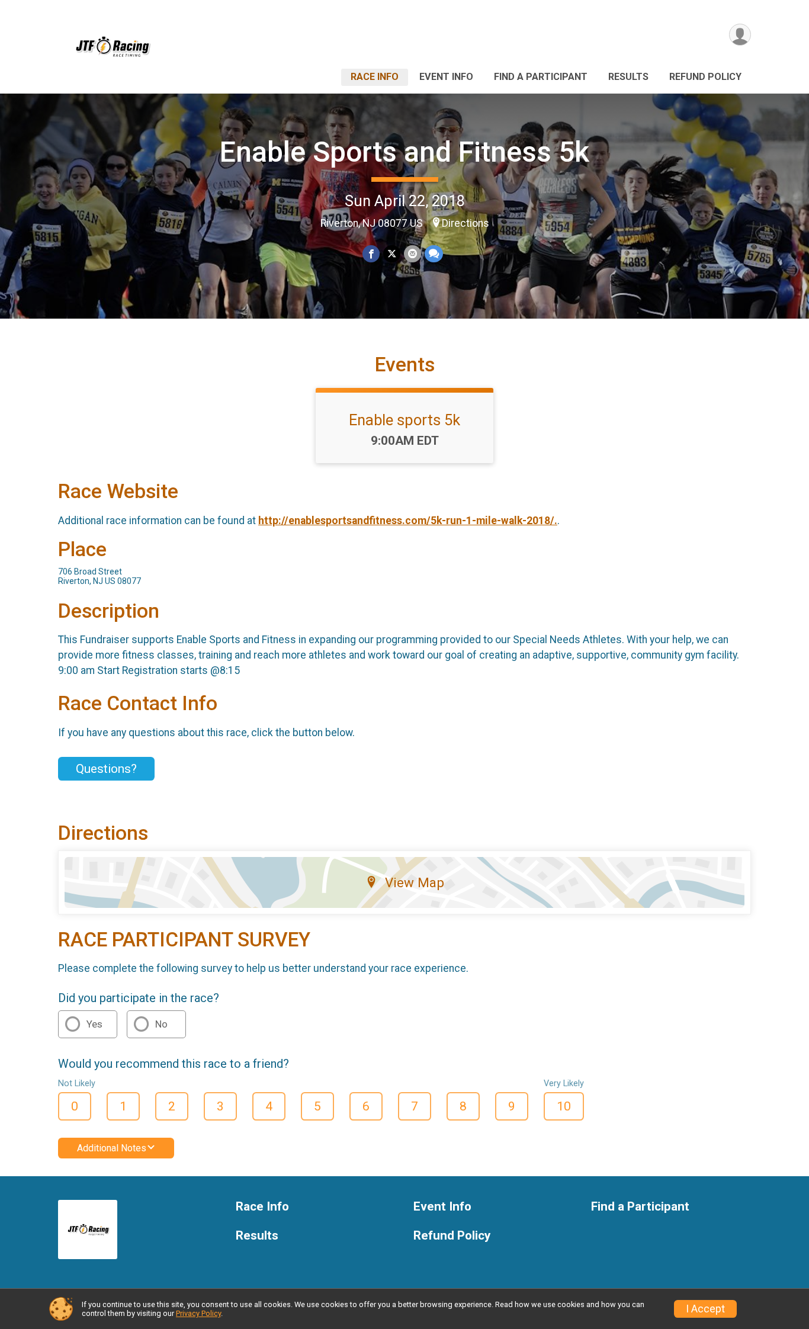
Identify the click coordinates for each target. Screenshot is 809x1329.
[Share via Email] (412, 253)
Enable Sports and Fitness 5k (404, 152)
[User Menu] (740, 35)
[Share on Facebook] (371, 253)
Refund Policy (705, 76)
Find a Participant (541, 76)
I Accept (705, 1309)
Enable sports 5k (404, 420)
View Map (414, 882)
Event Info (446, 76)
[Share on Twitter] (391, 253)
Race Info (375, 76)
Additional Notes (111, 1148)
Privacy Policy (198, 1313)
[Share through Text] (434, 253)
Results (628, 76)
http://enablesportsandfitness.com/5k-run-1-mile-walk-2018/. (407, 521)
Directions (465, 223)
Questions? (106, 769)
